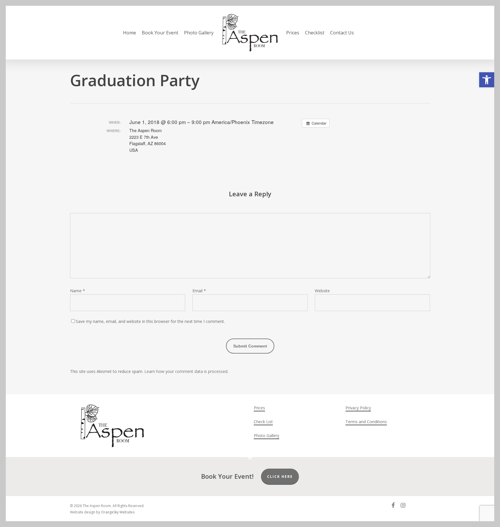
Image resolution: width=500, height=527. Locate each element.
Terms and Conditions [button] (366, 421)
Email (199, 290)
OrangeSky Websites (118, 512)
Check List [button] (263, 421)
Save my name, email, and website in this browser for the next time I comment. (150, 321)
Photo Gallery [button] (266, 435)
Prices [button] (259, 407)
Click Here (280, 476)
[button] (486, 79)
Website (322, 290)
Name (77, 290)
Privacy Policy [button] (358, 407)
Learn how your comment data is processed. (186, 371)
